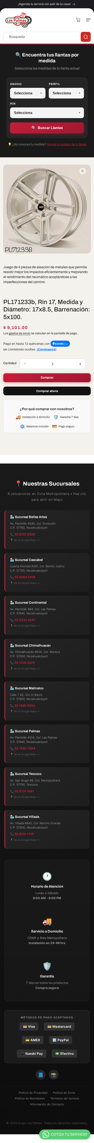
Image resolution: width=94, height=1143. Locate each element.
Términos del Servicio (64, 1098)
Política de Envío (64, 1092)
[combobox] (47, 37)
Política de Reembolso (30, 1098)
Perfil (54, 84)
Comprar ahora (47, 391)
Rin (13, 103)
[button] (87, 20)
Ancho (16, 84)
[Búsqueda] (86, 37)
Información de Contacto (47, 1104)
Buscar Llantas (47, 128)
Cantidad (9, 363)
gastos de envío (19, 333)
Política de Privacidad (33, 1092)
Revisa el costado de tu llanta (66, 144)
